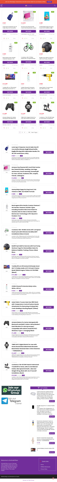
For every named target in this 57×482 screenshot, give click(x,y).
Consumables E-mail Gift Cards (27, 34)
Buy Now (10, 31)
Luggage (4, 34)
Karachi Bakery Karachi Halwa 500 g (45, 449)
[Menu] (1, 5)
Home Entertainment (7, 95)
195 (29, 132)
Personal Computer (7, 124)
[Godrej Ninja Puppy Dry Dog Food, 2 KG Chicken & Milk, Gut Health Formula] (46, 16)
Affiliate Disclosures (45, 467)
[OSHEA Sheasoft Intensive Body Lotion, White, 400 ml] (28, 77)
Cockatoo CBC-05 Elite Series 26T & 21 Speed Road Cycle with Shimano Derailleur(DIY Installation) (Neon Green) (26, 232)
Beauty (4, 65)
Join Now (49, 1)
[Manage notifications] (53, 478)
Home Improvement (43, 95)
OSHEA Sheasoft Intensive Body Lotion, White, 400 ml (28, 88)
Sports (22, 64)
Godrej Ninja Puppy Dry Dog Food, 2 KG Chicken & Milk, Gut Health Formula (46, 28)
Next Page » (34, 132)
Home (42, 464)
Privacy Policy (44, 469)
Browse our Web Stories (28, 480)
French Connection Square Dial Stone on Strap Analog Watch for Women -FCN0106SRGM (45, 439)
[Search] (55, 5)
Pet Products (42, 34)
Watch (22, 124)
